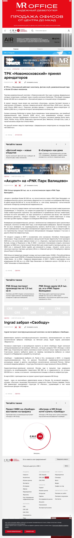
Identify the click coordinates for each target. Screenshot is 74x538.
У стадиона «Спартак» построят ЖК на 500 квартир (17, 506)
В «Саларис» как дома (50, 150)
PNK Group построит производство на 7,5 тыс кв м (18, 288)
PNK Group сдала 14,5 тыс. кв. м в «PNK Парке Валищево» (52, 288)
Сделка (6, 176)
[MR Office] (36, 14)
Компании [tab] (60, 49)
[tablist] (36, 49)
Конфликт (7, 435)
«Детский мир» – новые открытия (18, 151)
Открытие (15, 69)
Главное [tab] (15, 49)
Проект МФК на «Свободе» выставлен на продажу (19, 410)
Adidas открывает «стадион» (47, 505)
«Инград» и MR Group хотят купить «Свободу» (51, 410)
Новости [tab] (39, 49)
